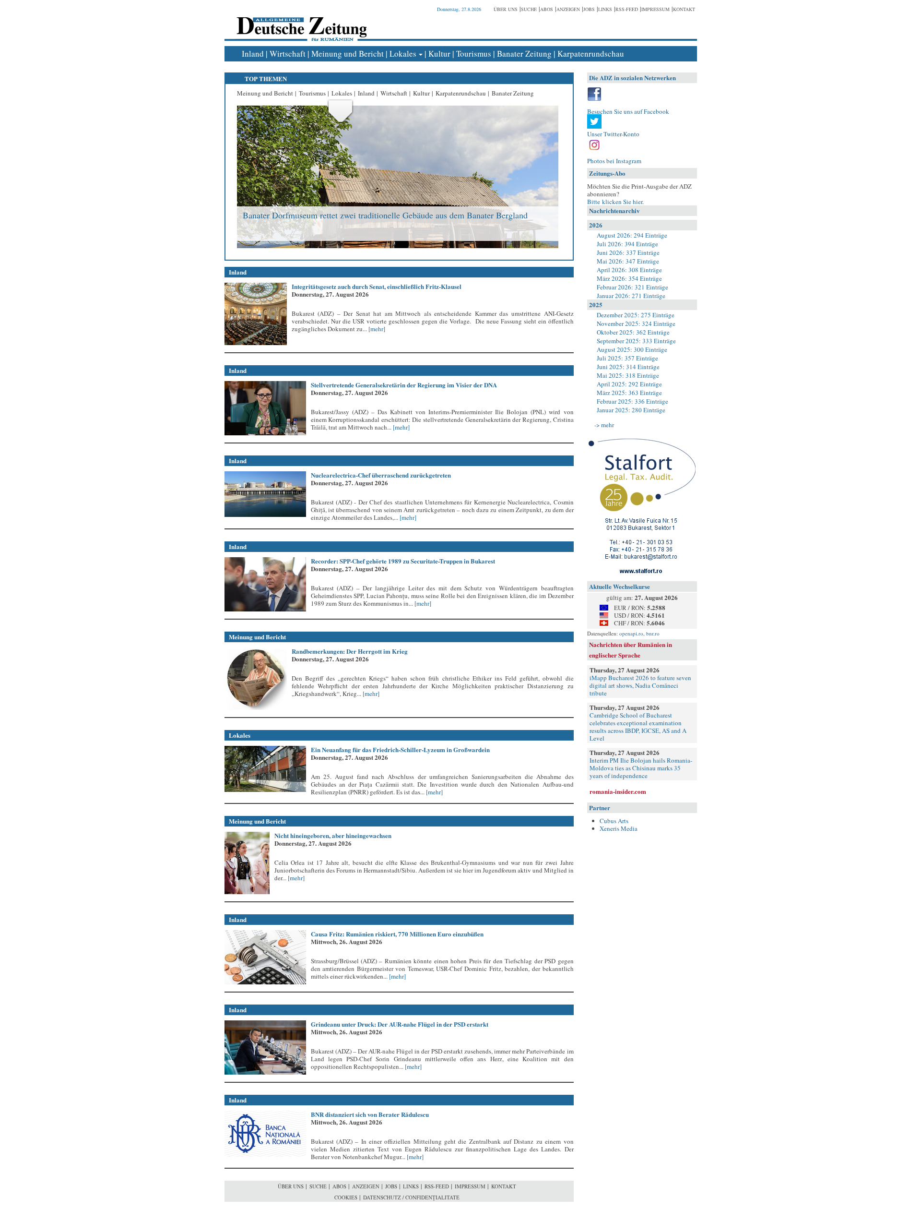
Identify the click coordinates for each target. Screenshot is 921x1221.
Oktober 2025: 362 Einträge (633, 332)
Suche (529, 9)
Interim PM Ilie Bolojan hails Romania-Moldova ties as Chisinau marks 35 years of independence (641, 768)
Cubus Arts (614, 820)
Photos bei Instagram (614, 160)
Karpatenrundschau (590, 53)
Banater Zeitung (524, 53)
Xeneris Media (619, 828)
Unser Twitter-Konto (613, 134)
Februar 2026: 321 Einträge (632, 287)
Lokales (403, 53)
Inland (253, 53)
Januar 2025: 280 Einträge (631, 410)
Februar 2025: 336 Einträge (632, 401)
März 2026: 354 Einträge (629, 278)
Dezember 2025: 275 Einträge (635, 315)
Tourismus (473, 53)
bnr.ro (653, 633)
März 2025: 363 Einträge (629, 392)
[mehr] (376, 328)
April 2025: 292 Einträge (629, 384)
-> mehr (604, 424)
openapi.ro (631, 633)
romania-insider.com (618, 791)
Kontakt (684, 9)
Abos (546, 9)
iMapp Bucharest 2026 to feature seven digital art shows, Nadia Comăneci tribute (640, 685)
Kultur (439, 53)
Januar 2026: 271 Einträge (631, 295)
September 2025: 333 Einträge (636, 341)
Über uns (506, 9)
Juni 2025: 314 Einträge (628, 367)
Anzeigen (568, 9)
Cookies (345, 1197)
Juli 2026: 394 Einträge (627, 244)
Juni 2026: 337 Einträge (628, 252)
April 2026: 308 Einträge (629, 270)
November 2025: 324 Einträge (636, 323)
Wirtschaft (288, 53)
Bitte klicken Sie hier (614, 201)
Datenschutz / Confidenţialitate (411, 1197)
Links (605, 9)
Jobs (589, 9)
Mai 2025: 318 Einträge (628, 375)
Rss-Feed (626, 9)
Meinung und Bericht (347, 53)
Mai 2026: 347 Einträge (628, 261)
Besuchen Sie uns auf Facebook (628, 111)
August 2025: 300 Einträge (632, 349)
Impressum (655, 9)
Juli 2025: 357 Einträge (627, 358)
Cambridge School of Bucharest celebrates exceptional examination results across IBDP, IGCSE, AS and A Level (638, 726)
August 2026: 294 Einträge (632, 235)
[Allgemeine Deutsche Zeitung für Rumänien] (300, 22)
